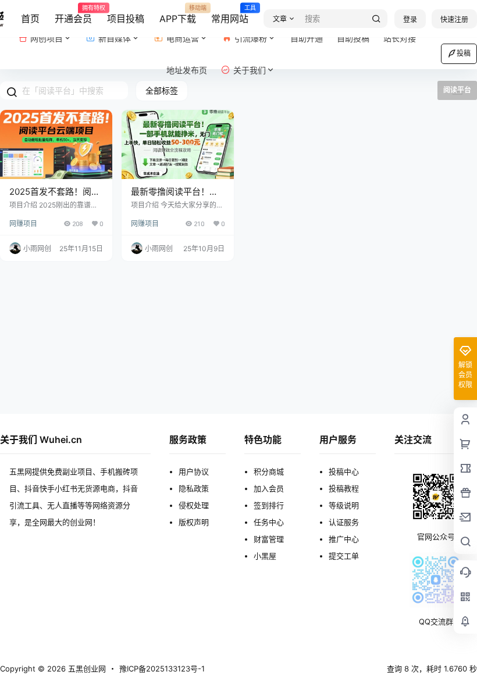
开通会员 (73, 14)
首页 (30, 18)
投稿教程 (344, 488)
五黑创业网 (86, 668)
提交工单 (344, 555)
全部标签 (161, 90)
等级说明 (344, 505)
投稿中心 (344, 471)
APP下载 (177, 14)
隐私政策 (194, 488)
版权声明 (194, 522)
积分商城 (269, 471)
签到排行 (269, 505)
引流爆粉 (250, 38)
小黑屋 (265, 555)
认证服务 (344, 522)
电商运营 (182, 38)
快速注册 (454, 19)
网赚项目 (23, 223)
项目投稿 (125, 18)
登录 (410, 19)
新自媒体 (114, 38)
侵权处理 (194, 505)
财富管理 (269, 539)
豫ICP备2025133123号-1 (162, 668)
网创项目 (46, 38)
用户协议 (194, 471)
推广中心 (344, 539)
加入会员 (269, 488)
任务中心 (269, 522)
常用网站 (229, 14)
